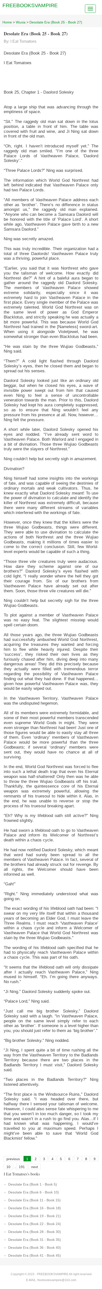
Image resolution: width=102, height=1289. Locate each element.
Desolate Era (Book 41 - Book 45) (34, 1255)
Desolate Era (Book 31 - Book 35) (34, 1240)
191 (22, 1167)
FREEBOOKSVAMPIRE (30, 5)
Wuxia (21, 22)
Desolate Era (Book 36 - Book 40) (34, 1247)
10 (8, 1167)
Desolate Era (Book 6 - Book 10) (33, 1192)
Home (7, 22)
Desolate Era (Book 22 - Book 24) (34, 1224)
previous (13, 1159)
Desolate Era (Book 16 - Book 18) (34, 1208)
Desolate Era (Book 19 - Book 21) (34, 1216)
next (34, 1167)
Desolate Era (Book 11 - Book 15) (34, 1200)
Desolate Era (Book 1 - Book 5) (32, 1184)
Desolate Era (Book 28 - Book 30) (34, 1232)
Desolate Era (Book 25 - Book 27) (55, 22)
